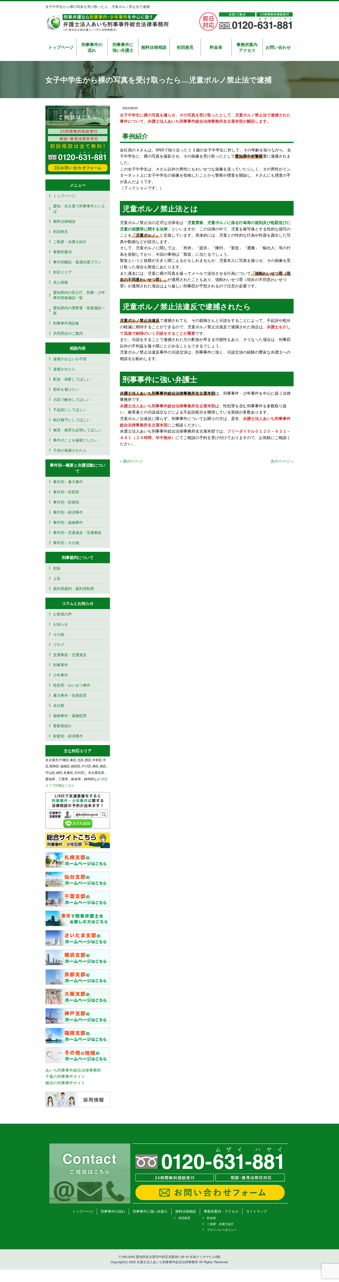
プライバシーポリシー (222, 1229)
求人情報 (60, 282)
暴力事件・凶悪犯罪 (70, 695)
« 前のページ (131, 461)
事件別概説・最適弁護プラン (77, 261)
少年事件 (60, 674)
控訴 (57, 568)
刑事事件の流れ (91, 47)
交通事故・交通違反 (70, 654)
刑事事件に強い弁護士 (123, 47)
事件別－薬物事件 (68, 522)
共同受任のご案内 (68, 333)
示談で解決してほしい (71, 399)
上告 (57, 578)
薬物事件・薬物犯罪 (70, 715)
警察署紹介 (62, 725)
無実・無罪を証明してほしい (77, 429)
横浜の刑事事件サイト (65, 1083)
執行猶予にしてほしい (71, 419)
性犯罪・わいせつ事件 (71, 685)
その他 (58, 634)
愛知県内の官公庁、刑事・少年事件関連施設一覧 (79, 295)
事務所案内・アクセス (221, 1211)
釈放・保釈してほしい (71, 379)
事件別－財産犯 (66, 501)
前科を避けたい (66, 389)
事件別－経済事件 (68, 512)
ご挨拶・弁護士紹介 (70, 241)
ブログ (58, 644)
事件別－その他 (66, 542)
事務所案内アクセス (247, 47)
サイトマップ (256, 1211)
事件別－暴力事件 (68, 481)
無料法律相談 (154, 47)
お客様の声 (62, 613)
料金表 (216, 47)
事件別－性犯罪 (66, 491)
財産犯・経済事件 (68, 735)
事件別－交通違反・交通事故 (77, 532)
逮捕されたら (64, 368)
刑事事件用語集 (66, 323)
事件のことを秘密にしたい (75, 440)
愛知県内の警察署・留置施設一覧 (79, 310)
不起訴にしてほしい (70, 409)
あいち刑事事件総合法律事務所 (73, 1070)
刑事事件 (60, 664)
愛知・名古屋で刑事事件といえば (79, 208)
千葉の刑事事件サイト (65, 1076)
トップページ (60, 47)
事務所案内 (62, 251)
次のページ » (282, 461)
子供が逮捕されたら (70, 450)
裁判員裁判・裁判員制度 (73, 588)
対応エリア (62, 272)
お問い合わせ (278, 47)
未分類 (58, 705)
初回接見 (185, 47)
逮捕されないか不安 (71, 358)
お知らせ (60, 624)
